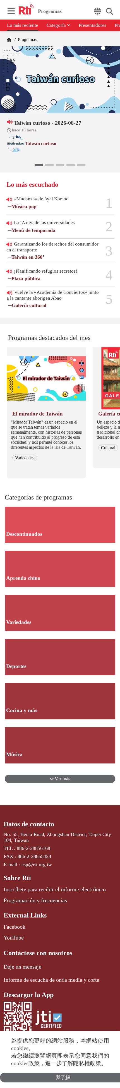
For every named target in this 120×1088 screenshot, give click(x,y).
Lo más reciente (22, 25)
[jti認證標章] (49, 1020)
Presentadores (92, 25)
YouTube (14, 938)
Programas (27, 39)
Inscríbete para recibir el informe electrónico (55, 889)
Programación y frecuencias (35, 900)
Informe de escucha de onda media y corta (51, 980)
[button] (39, 165)
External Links (25, 915)
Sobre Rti (17, 878)
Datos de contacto (29, 824)
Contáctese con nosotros (38, 953)
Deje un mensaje (22, 967)
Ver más (62, 778)
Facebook (14, 927)
